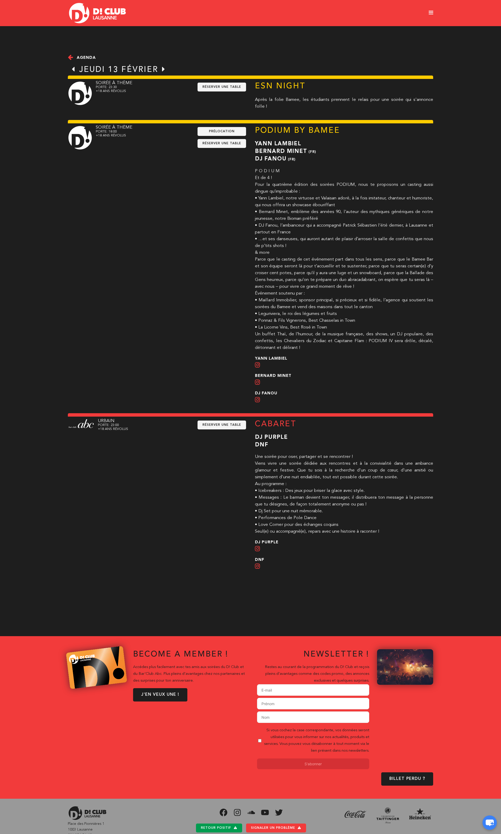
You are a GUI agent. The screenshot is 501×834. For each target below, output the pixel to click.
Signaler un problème (273, 828)
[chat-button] (489, 822)
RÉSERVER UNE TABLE (221, 87)
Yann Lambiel (278, 144)
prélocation (222, 131)
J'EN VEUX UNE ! (160, 695)
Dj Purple (271, 437)
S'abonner (313, 764)
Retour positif (216, 828)
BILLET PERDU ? (407, 779)
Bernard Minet (281, 151)
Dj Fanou (271, 159)
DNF (261, 445)
